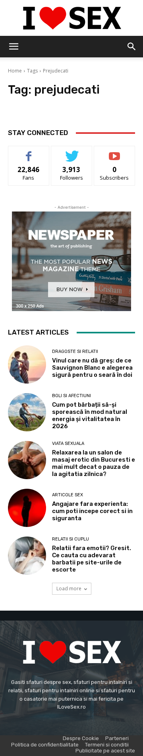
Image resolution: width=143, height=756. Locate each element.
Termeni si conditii (107, 745)
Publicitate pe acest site (105, 751)
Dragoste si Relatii (75, 351)
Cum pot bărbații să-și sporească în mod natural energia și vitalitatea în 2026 (89, 415)
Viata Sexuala (68, 443)
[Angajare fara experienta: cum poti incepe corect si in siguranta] (27, 508)
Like (28, 152)
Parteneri (117, 738)
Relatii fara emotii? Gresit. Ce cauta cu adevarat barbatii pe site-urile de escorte (91, 558)
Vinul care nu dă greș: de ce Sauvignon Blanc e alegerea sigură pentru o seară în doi (92, 367)
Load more (68, 588)
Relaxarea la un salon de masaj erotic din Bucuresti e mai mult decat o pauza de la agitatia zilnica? (93, 463)
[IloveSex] (71, 18)
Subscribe (114, 152)
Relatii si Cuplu (70, 539)
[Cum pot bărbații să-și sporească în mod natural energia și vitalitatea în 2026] (27, 412)
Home (15, 70)
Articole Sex (67, 495)
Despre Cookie (81, 738)
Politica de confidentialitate (45, 745)
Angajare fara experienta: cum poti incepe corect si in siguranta (92, 511)
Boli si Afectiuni (71, 396)
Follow (71, 152)
